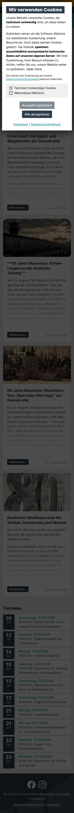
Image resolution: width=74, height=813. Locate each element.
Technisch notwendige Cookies (35, 88)
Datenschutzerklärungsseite (22, 79)
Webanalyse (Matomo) (29, 93)
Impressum (20, 124)
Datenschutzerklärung (46, 124)
